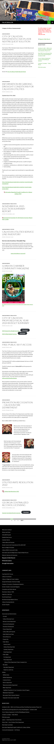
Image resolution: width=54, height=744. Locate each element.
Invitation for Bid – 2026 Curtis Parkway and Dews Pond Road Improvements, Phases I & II (45, 49)
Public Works (6, 641)
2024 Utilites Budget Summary (9, 334)
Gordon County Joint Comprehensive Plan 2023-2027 (14, 545)
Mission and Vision (6, 532)
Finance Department (7, 629)
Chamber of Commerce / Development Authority (13, 584)
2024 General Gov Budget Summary (10, 331)
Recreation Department (9, 667)
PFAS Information (42, 67)
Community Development (8, 624)
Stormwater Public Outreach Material (11, 695)
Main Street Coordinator (7, 724)
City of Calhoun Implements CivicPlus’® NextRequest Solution (16, 39)
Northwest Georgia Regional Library (10, 599)
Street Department (8, 652)
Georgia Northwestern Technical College (11, 581)
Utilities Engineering (7, 677)
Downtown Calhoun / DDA (8, 591)
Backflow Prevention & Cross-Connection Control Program (16, 690)
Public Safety (6, 654)
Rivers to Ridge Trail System (8, 547)
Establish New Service (7, 537)
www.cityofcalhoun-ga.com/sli (18, 253)
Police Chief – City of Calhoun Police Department (13, 722)
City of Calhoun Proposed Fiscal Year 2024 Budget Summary (15, 320)
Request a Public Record (44, 39)
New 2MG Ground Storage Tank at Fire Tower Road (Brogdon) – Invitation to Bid (45, 54)
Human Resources (7, 636)
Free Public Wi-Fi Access (16, 344)
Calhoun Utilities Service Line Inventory (18, 233)
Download (25, 330)
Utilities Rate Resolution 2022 (17, 483)
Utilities (12, 229)
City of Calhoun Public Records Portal (16, 71)
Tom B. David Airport (6, 597)
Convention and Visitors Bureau (9, 589)
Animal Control (7, 644)
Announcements (6, 33)
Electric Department (7, 682)
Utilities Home (6, 674)
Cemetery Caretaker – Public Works (10, 714)
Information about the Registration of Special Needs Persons (15, 552)
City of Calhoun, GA (7, 22)
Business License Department (9, 621)
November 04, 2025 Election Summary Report (13, 209)
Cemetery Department (8, 649)
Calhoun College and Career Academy (10, 579)
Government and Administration (9, 613)
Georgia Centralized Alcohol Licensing (15, 504)
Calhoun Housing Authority (8, 602)
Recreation (5, 664)
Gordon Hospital (5, 604)
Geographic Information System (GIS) (11, 697)
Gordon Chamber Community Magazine (15, 267)
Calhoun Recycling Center (9, 647)
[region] (27, 10)
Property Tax (5, 639)
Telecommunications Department (10, 685)
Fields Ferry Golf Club (7, 594)
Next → (23, 520)
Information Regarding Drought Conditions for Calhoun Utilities (18, 86)
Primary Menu (52, 22)
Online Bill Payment (6, 534)
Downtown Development (8, 626)
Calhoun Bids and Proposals (8, 542)
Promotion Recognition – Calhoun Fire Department (17, 405)
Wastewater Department (8, 692)
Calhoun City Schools (6, 576)
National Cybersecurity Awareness (9, 555)
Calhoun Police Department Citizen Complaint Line (15, 662)
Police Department (8, 659)
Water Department (7, 687)
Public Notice (13, 203)
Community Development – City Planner (11, 730)
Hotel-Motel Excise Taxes (8, 634)
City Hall (5, 616)
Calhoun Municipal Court (8, 619)
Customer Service (6, 539)
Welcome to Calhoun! (7, 529)
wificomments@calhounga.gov (9, 378)
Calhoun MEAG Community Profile (10, 550)
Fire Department (7, 657)
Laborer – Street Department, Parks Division (11, 719)
